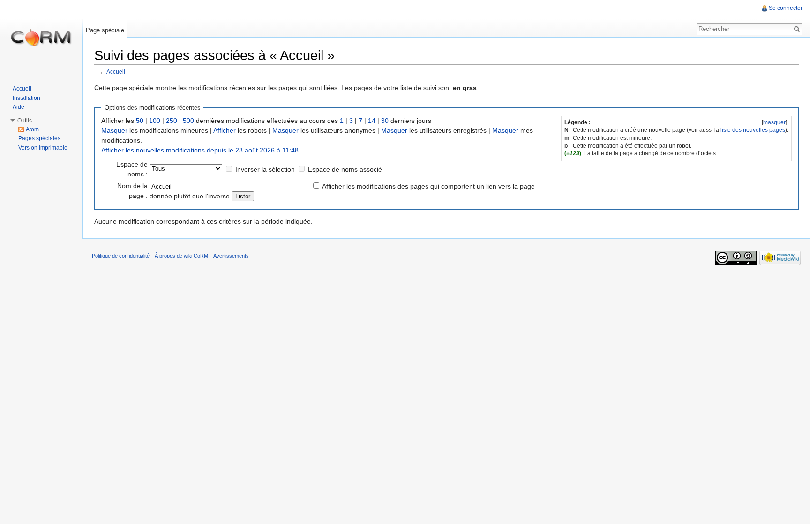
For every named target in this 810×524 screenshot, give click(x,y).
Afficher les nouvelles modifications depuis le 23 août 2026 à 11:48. (200, 150)
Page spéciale (105, 30)
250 (171, 120)
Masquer (114, 130)
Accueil (115, 71)
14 (371, 120)
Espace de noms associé (345, 169)
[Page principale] (41, 37)
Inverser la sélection (265, 169)
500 (188, 120)
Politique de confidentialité (121, 255)
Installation (26, 98)
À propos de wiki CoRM (181, 255)
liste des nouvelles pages (752, 130)
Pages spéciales (39, 138)
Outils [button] (24, 120)
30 (385, 120)
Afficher (224, 130)
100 (154, 120)
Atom (32, 129)
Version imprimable (43, 147)
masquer (774, 122)
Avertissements (231, 255)
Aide (18, 107)
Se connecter (785, 8)
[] (774, 122)
